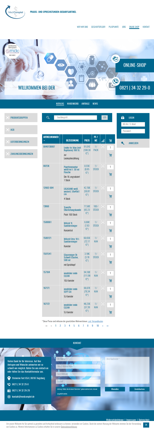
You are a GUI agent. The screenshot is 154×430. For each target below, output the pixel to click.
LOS (104, 117)
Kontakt (146, 27)
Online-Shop (134, 27)
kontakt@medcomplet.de (23, 397)
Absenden (115, 389)
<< (46, 326)
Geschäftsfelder (98, 27)
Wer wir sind (82, 27)
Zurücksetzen (139, 389)
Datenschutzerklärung (69, 427)
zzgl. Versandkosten (95, 321)
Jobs (124, 27)
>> (107, 326)
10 (98, 326)
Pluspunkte (114, 27)
